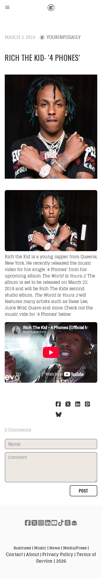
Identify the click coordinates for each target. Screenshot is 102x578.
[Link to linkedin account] (48, 523)
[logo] (51, 7)
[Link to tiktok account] (61, 523)
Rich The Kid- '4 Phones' (42, 57)
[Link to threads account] (67, 523)
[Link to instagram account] (41, 523)
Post (83, 491)
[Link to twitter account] (34, 523)
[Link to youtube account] (54, 523)
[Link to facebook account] (28, 523)
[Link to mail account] (74, 523)
